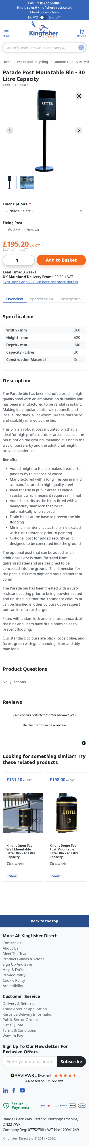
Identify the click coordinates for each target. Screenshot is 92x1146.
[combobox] (44, 47)
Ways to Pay (13, 1035)
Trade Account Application (25, 1008)
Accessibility (13, 985)
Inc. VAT (55, 17)
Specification (41, 298)
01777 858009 (50, 3)
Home (7, 62)
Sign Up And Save (17, 964)
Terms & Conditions (19, 1030)
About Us (10, 948)
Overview (14, 298)
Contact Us (12, 942)
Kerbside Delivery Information (28, 1014)
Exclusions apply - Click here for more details (40, 281)
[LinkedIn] (6, 1090)
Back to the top (44, 921)
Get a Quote (13, 1025)
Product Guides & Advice (23, 958)
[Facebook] (14, 1090)
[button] (44, 724)
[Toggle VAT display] (44, 17)
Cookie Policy (14, 980)
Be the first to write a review (44, 725)
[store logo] (43, 29)
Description (70, 298)
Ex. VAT (33, 17)
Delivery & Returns (18, 1003)
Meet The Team (16, 953)
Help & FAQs (13, 969)
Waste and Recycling (32, 62)
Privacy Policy (14, 975)
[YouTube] (22, 1090)
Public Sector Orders (20, 1019)
